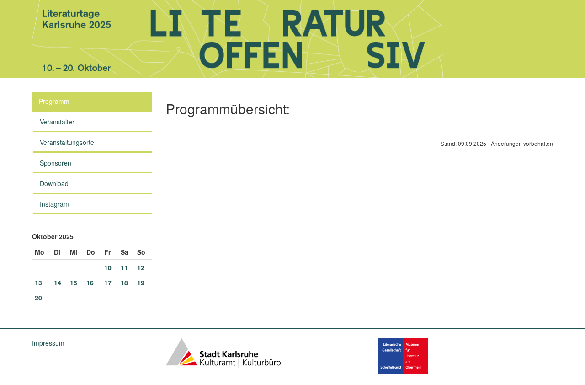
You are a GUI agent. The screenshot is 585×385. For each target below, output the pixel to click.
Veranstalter (57, 121)
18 (124, 282)
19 (140, 282)
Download (54, 183)
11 (124, 267)
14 (57, 282)
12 (140, 267)
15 (73, 282)
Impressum (48, 343)
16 (90, 282)
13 (38, 282)
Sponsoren (55, 162)
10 (108, 267)
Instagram (54, 204)
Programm (54, 101)
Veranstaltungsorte (67, 142)
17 (108, 282)
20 (38, 297)
